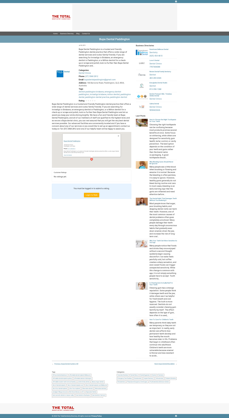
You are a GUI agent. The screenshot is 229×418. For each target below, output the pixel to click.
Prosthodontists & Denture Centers (159, 382)
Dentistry (153, 52)
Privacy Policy (96, 416)
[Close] (118, 136)
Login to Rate (92, 195)
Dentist (152, 75)
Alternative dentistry (100, 388)
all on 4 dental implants (59, 385)
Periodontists (121, 382)
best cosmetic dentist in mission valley (63, 395)
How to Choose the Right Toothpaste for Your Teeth (162, 120)
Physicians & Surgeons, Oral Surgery (137, 382)
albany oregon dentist (98, 382)
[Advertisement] (124, 18)
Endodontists (138, 378)
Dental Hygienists (145, 375)
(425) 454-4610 (156, 56)
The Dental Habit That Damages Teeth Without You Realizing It (163, 199)
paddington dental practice (97, 97)
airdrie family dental (83, 382)
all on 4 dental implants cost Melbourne (96, 385)
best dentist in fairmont (98, 395)
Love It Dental (154, 60)
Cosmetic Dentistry (123, 375)
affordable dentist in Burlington (83, 378)
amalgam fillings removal (60, 392)
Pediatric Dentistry (171, 378)
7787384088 (154, 67)
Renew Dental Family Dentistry (160, 72)
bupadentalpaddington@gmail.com (100, 80)
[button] (91, 159)
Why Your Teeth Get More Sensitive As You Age (163, 241)
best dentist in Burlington (83, 395)
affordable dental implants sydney (62, 378)
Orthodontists (159, 378)
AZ (83, 392)
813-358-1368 (155, 89)
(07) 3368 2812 (91, 76)
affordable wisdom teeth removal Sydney (64, 382)
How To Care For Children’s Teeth (161, 319)
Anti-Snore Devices (74, 392)
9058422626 (154, 110)
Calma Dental (154, 104)
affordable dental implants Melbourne (80, 375)
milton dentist (113, 94)
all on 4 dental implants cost (75, 385)
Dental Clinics (85, 73)
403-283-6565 (155, 78)
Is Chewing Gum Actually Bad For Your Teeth (161, 284)
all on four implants (74, 388)
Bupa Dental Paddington (72, 141)
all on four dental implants (60, 388)
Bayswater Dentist (91, 392)
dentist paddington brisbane (91, 92)
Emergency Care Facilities (125, 378)
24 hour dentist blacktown (60, 375)
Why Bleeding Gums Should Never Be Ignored (161, 163)
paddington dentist (118, 97)
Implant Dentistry (148, 378)
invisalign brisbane (98, 94)
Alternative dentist (87, 388)
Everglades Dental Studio (158, 83)
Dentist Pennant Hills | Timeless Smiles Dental (160, 95)
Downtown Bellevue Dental (158, 49)
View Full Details (68, 155)
